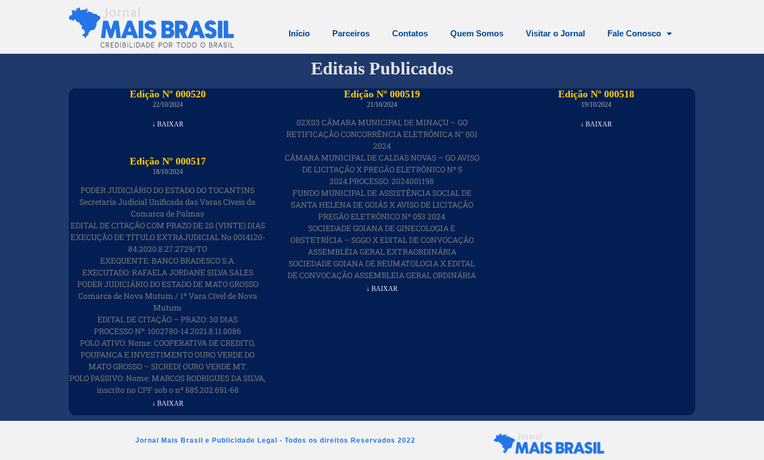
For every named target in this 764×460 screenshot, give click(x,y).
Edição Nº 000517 (168, 161)
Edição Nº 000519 (382, 94)
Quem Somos (476, 33)
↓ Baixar (167, 124)
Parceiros (351, 33)
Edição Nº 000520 (168, 94)
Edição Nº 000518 (596, 94)
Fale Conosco (634, 33)
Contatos (410, 33)
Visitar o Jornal (555, 33)
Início (299, 33)
